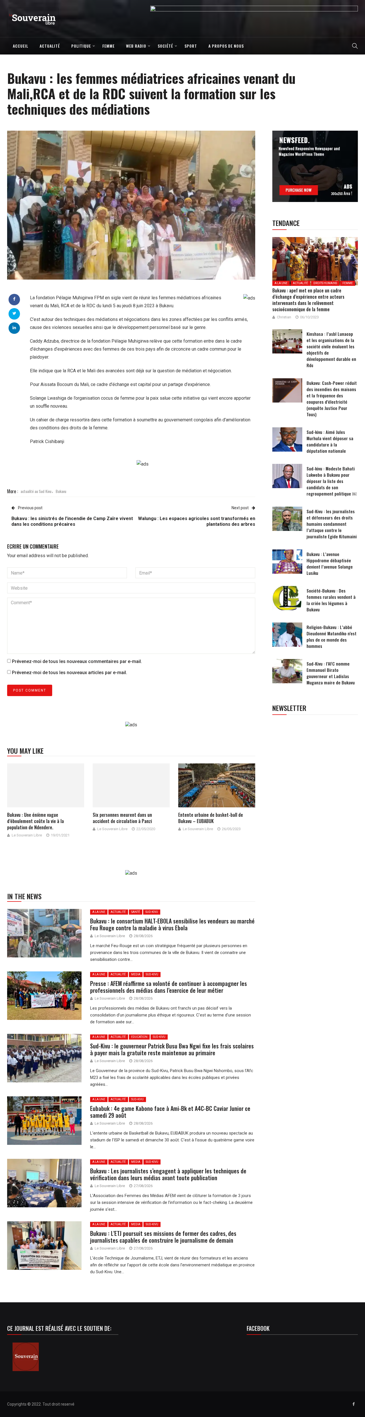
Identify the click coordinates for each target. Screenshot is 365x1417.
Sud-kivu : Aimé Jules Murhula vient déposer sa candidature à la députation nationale (330, 441)
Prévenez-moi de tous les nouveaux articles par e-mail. (69, 672)
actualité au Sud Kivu (36, 491)
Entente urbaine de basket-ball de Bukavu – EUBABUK (210, 817)
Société (165, 46)
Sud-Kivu (151, 911)
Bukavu (61, 491)
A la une (98, 911)
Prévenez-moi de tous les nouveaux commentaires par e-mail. (77, 661)
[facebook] (14, 299)
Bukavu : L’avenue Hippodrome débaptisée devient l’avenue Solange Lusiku (330, 563)
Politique (81, 46)
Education (139, 1036)
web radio (136, 46)
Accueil (20, 46)
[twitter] (14, 313)
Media (135, 974)
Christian (284, 317)
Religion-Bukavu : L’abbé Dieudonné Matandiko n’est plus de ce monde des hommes (331, 636)
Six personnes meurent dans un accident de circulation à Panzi (122, 817)
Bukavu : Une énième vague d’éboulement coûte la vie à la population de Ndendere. (35, 821)
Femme (108, 46)
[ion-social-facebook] (353, 1404)
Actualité (50, 46)
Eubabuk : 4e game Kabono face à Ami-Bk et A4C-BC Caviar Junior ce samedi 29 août (170, 1111)
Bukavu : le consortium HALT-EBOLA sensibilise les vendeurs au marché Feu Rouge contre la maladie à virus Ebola (172, 924)
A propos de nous (226, 46)
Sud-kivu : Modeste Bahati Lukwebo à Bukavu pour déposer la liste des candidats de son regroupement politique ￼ (331, 481)
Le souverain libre (27, 835)
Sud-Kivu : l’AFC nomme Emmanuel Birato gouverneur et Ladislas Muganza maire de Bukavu (331, 673)
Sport (190, 46)
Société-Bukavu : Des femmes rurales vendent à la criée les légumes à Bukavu (331, 600)
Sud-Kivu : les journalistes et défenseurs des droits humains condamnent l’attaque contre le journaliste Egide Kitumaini (332, 523)
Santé (135, 911)
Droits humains (325, 283)
